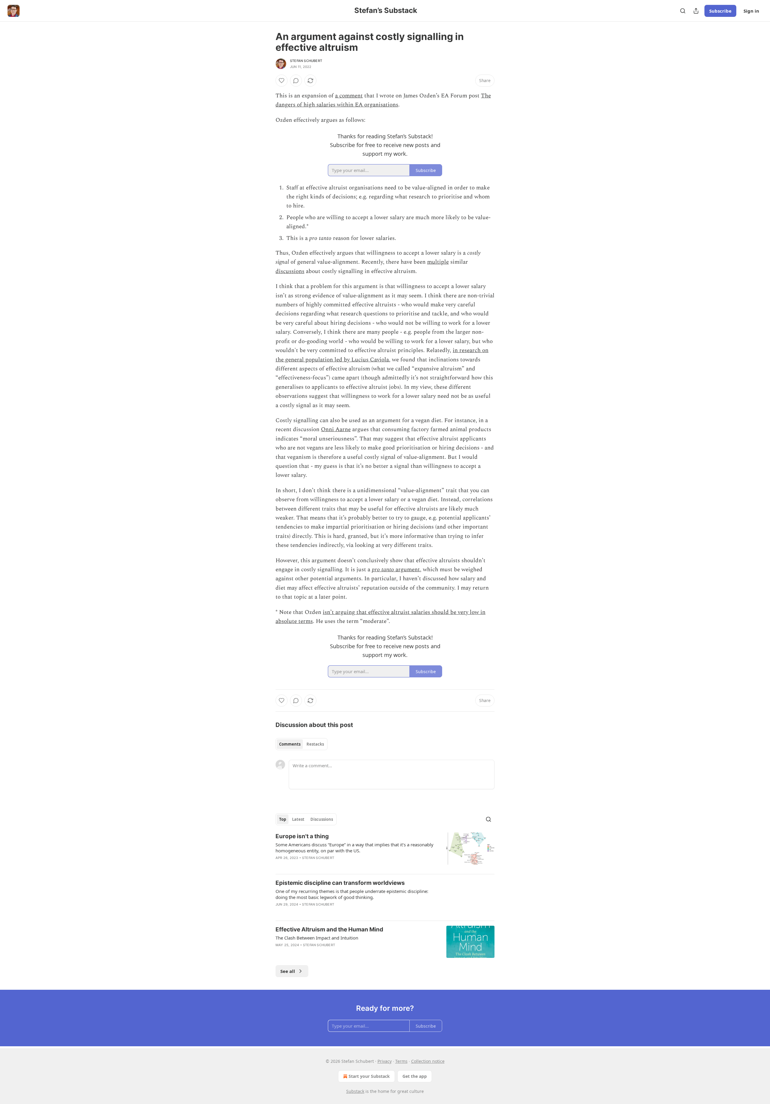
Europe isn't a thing (302, 836)
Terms (401, 1061)
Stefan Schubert (306, 61)
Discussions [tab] (321, 819)
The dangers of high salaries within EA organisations (383, 100)
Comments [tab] (289, 744)
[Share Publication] (696, 11)
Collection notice (428, 1061)
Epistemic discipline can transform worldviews (340, 882)
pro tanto (383, 569)
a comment (349, 95)
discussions (290, 271)
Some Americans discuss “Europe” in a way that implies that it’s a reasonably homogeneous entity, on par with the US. (354, 848)
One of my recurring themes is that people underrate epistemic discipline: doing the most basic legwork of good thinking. (352, 894)
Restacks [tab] (315, 744)
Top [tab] (282, 819)
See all (287, 971)
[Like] (282, 81)
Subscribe (720, 11)
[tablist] (302, 744)
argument (407, 569)
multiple (438, 262)
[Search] (683, 11)
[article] (385, 851)
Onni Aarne (336, 429)
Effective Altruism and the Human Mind (329, 929)
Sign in (751, 11)
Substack (355, 1091)
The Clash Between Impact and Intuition (317, 938)
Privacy (384, 1061)
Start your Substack (369, 1076)
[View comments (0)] (296, 81)
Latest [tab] (298, 819)
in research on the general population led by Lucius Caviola (382, 355)
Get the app (414, 1076)
